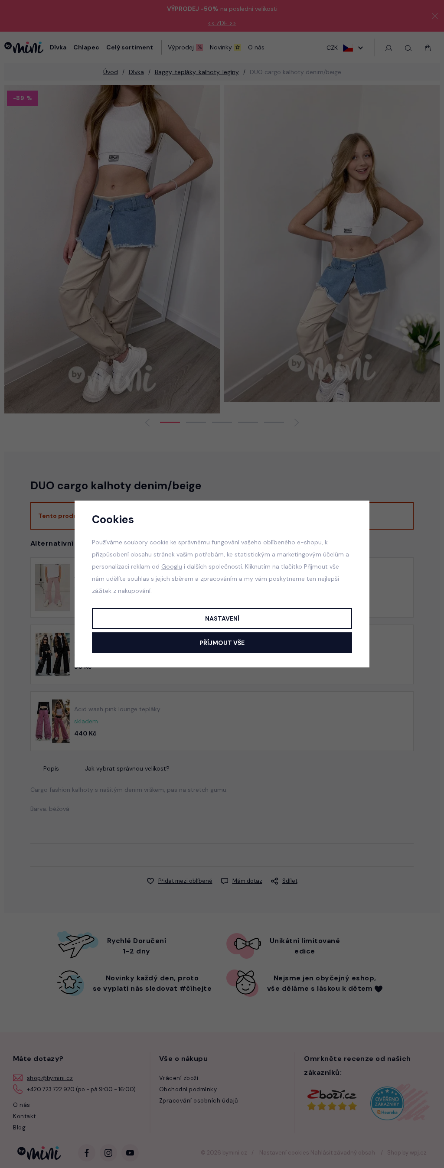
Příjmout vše (222, 643)
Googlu (171, 566)
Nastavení (222, 618)
